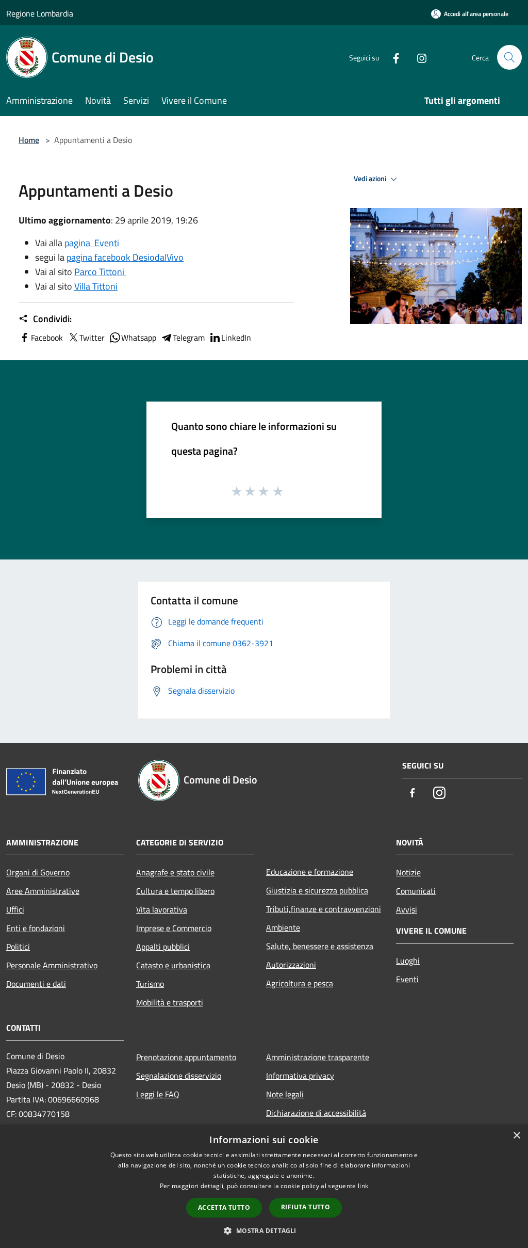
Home (29, 140)
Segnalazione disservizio (178, 1075)
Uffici (15, 909)
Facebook (47, 337)
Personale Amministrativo (51, 965)
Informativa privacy (300, 1075)
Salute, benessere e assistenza (319, 946)
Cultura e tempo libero (175, 891)
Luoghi (408, 960)
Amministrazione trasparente (317, 1057)
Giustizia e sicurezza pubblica (317, 890)
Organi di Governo (38, 872)
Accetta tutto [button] (224, 1207)
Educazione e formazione (309, 872)
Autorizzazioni (291, 964)
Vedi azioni (371, 178)
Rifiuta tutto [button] (305, 1207)
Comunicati (416, 891)
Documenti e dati (36, 984)
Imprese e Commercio (173, 928)
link (363, 1185)
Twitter (92, 337)
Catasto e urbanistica (173, 965)
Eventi (407, 979)
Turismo (150, 984)
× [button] (516, 1136)
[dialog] (264, 1186)
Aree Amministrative (42, 891)
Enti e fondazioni (35, 928)
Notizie (408, 872)
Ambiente (283, 927)
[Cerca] (509, 57)
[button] (264, 1230)
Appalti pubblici (163, 946)
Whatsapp (138, 337)
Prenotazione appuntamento (186, 1057)
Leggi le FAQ (157, 1094)
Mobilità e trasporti (169, 1002)
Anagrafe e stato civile (175, 872)
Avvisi (406, 909)
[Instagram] (417, 57)
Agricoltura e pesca (299, 983)
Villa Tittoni (96, 286)
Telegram (189, 337)
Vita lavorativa (161, 909)
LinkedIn (236, 337)
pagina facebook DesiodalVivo (125, 257)
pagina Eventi (91, 243)
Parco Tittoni (100, 272)
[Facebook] (392, 57)
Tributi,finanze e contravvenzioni (323, 909)
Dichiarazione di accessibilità (316, 1113)
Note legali (285, 1094)
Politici (18, 946)
